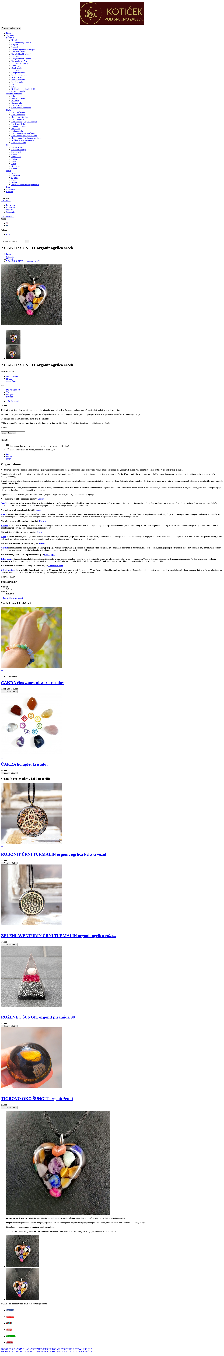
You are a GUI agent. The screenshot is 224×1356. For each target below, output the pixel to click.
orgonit (9, 379)
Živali (13, 164)
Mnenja (9, 459)
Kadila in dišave (18, 52)
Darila (8, 110)
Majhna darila (17, 131)
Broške (14, 182)
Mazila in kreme (18, 98)
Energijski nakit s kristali (21, 54)
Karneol (42, 521)
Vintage (14, 159)
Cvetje (14, 154)
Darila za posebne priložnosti (23, 133)
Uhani (13, 173)
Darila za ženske (18, 112)
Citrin (39, 532)
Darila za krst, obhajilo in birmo (24, 136)
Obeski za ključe (18, 91)
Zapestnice (15, 175)
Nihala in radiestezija (20, 63)
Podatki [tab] (9, 456)
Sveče (13, 87)
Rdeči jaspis (49, 554)
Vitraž (13, 84)
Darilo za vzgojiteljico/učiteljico (24, 122)
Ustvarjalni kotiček (19, 61)
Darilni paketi (17, 105)
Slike (8, 145)
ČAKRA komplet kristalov (24, 764)
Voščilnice (15, 129)
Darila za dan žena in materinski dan (26, 138)
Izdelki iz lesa (17, 77)
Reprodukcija (16, 157)
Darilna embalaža (18, 143)
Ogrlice (14, 178)
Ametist (41, 543)
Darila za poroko (18, 119)
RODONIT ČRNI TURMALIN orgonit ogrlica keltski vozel (53, 854)
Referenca (5, 577)
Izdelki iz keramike (19, 75)
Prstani (14, 180)
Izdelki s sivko (17, 82)
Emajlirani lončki (18, 73)
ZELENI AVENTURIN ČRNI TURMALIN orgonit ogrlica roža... (58, 935)
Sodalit (41, 499)
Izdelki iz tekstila (18, 80)
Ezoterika (10, 38)
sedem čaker (11, 381)
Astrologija (15, 66)
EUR (8, 234)
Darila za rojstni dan (19, 117)
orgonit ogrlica (12, 376)
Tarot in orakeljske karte (21, 42)
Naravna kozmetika (14, 94)
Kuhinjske (15, 166)
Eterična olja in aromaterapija (23, 49)
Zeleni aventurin (55, 566)
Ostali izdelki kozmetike (21, 108)
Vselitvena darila (18, 124)
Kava (13, 161)
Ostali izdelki (16, 68)
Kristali (14, 40)
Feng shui (15, 56)
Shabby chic (16, 152)
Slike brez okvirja (18, 150)
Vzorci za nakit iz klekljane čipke (25, 185)
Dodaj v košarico (8, 433)
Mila (13, 96)
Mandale (15, 47)
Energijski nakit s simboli (21, 59)
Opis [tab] (8, 454)
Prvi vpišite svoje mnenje (12, 598)
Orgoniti (14, 45)
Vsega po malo (12, 70)
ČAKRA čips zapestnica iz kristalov (32, 682)
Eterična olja (16, 103)
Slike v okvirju (17, 147)
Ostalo (14, 168)
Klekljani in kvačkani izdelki (23, 89)
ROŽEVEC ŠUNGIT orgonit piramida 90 (38, 1017)
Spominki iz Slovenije (20, 126)
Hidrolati (15, 101)
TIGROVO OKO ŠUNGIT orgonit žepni (37, 1098)
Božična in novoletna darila (22, 140)
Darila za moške (18, 115)
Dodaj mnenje (13, 401)
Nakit (8, 171)
